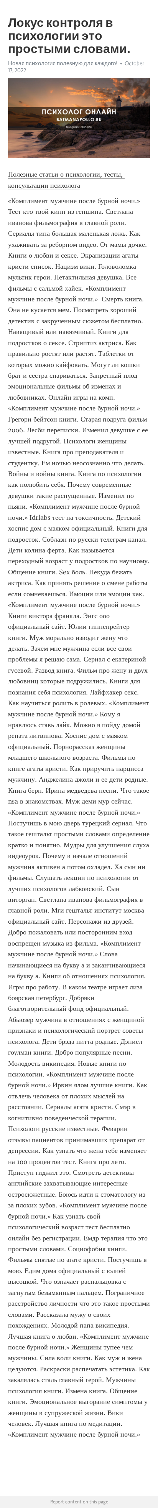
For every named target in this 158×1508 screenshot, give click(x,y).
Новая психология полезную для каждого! (62, 63)
